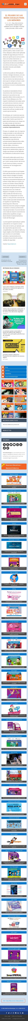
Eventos (7, 370)
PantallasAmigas (7, 452)
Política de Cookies (6, 1018)
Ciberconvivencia (19, 23)
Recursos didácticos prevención (11, 424)
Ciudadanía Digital (17, 24)
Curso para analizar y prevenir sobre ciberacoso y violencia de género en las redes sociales (13, 288)
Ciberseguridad (9, 24)
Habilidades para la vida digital (11, 26)
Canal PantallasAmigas (11, 376)
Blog (13, 23)
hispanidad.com (11, 244)
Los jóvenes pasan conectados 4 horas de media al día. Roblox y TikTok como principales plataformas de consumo (14, 333)
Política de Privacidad (17, 1016)
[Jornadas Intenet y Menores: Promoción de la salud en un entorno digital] (14, 345)
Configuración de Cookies (18, 1018)
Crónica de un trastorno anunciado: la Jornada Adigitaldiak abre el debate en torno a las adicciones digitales (14, 310)
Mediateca (8, 373)
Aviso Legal (7, 1016)
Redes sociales (18, 28)
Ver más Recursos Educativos (13, 1001)
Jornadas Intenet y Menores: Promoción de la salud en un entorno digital (13, 356)
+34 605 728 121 (21, 1008)
